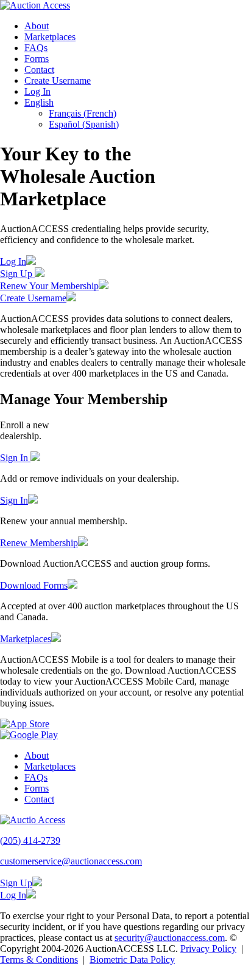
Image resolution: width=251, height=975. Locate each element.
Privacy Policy (208, 948)
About (36, 26)
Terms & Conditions (39, 959)
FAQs (36, 48)
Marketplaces (50, 37)
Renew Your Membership (49, 286)
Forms (36, 58)
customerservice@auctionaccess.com (71, 861)
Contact (39, 69)
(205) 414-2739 (30, 840)
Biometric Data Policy (132, 959)
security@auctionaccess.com (170, 937)
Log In (37, 91)
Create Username (57, 80)
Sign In (15, 458)
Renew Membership (39, 543)
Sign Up (17, 274)
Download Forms (34, 585)
